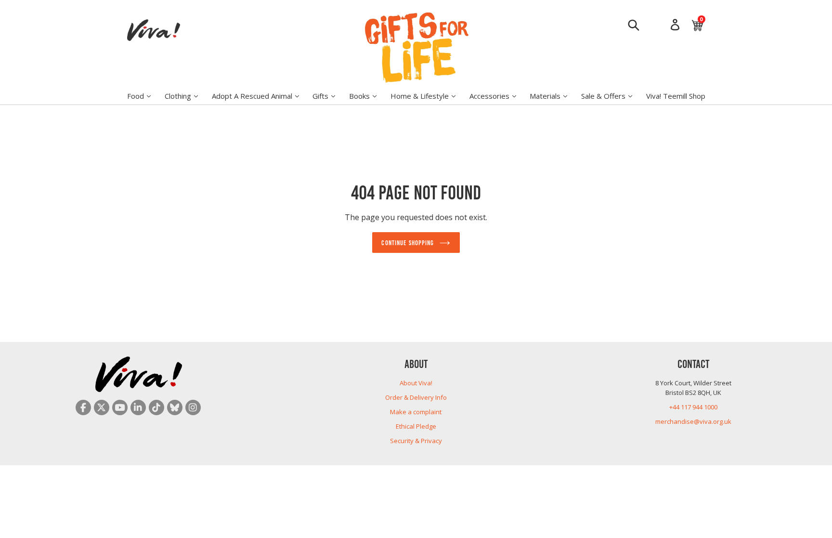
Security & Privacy (416, 440)
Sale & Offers (611, 96)
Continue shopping (407, 242)
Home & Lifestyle (427, 96)
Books (367, 96)
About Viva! (416, 383)
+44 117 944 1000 (693, 407)
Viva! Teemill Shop (675, 96)
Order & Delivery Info (416, 397)
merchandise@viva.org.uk (693, 421)
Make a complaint (416, 411)
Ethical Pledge (416, 426)
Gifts (328, 96)
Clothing (186, 96)
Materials (553, 96)
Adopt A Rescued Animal (260, 96)
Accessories (497, 96)
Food (143, 96)
